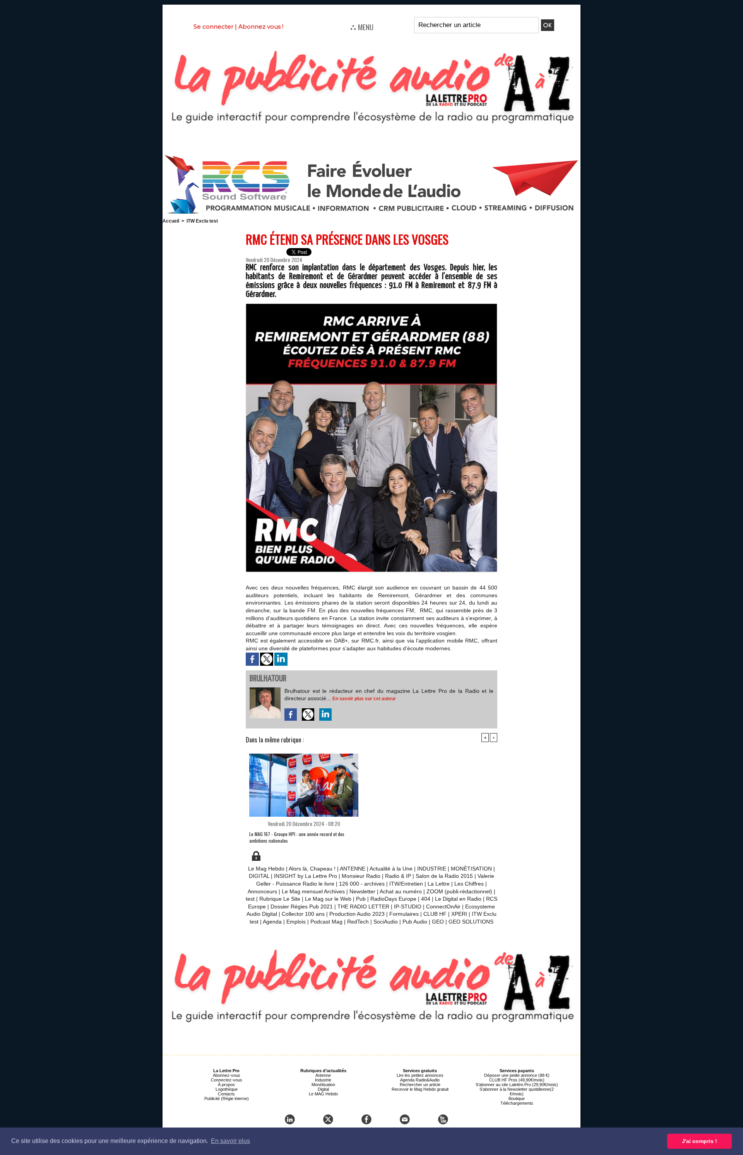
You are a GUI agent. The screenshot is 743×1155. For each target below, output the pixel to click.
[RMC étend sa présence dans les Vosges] (371, 306)
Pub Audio (414, 922)
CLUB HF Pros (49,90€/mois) (516, 1080)
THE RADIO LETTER (363, 906)
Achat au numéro (401, 891)
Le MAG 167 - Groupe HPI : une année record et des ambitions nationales (296, 837)
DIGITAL (259, 876)
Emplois (296, 922)
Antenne (323, 1075)
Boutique (516, 1098)
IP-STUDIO (407, 906)
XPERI (459, 914)
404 (425, 899)
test (250, 899)
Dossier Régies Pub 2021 (301, 906)
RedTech (358, 922)
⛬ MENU (361, 26)
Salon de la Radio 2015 (444, 876)
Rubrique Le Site (279, 899)
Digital (323, 1089)
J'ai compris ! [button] (699, 1141)
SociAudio (385, 922)
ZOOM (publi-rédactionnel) (459, 891)
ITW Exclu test (202, 221)
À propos (226, 1084)
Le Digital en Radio (458, 899)
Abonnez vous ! (260, 26)
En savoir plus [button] (230, 1141)
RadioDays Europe (393, 899)
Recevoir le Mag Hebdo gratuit (420, 1089)
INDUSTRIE (431, 868)
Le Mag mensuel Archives (313, 891)
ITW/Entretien (406, 884)
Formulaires (404, 914)
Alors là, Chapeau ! (312, 868)
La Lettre (439, 884)
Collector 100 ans (303, 914)
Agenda (272, 922)
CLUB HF (435, 914)
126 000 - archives (362, 884)
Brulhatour (268, 678)
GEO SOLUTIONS (471, 922)
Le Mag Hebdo (266, 868)
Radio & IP (398, 876)
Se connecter (213, 26)
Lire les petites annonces (420, 1075)
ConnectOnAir (443, 906)
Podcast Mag (326, 922)
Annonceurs (262, 891)
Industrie (323, 1080)
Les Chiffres (469, 884)
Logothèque (227, 1089)
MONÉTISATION (471, 868)
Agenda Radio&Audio (420, 1080)
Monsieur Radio (361, 876)
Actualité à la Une (391, 868)
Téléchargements (516, 1103)
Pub (361, 899)
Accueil (171, 221)
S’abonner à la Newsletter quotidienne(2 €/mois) (516, 1091)
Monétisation (323, 1084)
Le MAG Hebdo (323, 1094)
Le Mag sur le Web (328, 899)
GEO (438, 922)
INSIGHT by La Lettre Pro (305, 876)
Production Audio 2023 (357, 914)
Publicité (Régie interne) (226, 1098)
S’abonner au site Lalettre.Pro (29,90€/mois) (517, 1084)
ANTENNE (352, 868)
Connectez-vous (226, 1080)
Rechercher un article (420, 1084)
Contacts (226, 1094)
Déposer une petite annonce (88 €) (517, 1075)
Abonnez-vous (226, 1075)
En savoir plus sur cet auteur (364, 698)
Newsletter (362, 891)
